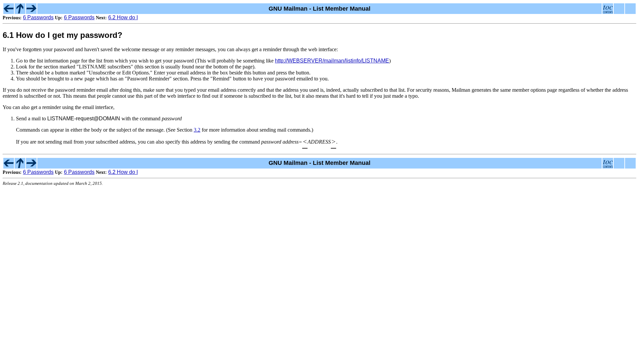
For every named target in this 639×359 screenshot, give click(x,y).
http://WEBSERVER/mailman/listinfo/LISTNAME (332, 60)
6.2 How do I (123, 17)
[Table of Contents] (607, 12)
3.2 (197, 130)
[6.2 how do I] (31, 12)
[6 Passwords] (8, 12)
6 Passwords (38, 17)
